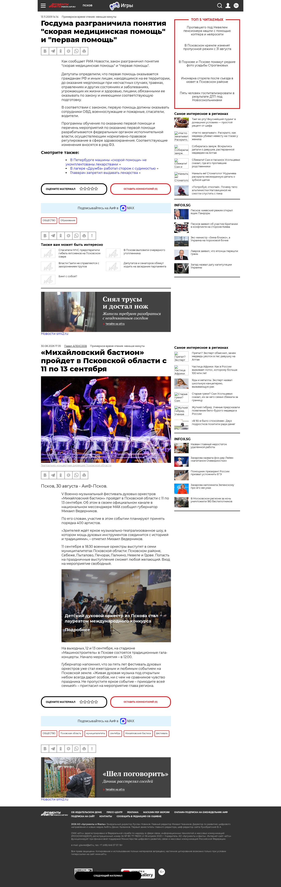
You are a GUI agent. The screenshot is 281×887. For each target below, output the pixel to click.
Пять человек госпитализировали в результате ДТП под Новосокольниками (207, 96)
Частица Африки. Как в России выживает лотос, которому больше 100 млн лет (214, 370)
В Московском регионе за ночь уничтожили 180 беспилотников (211, 500)
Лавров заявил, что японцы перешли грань (214, 252)
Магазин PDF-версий (156, 812)
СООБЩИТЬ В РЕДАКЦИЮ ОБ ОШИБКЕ (139, 816)
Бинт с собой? (68, 276)
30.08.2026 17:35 (51, 346)
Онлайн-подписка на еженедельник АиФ (201, 812)
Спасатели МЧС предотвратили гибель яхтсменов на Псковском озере (79, 253)
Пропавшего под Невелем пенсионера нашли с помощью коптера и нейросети (207, 31)
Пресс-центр (114, 812)
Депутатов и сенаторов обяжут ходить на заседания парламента (145, 265)
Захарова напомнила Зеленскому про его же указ (212, 486)
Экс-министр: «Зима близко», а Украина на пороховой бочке (210, 239)
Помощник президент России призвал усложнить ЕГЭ (210, 473)
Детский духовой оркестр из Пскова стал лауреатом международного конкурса (111, 618)
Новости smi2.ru (54, 334)
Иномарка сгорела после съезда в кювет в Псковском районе (207, 80)
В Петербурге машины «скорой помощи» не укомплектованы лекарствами (106, 162)
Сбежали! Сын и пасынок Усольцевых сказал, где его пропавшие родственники (216, 163)
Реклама (132, 812)
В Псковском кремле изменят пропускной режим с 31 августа (207, 47)
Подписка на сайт (83, 816)
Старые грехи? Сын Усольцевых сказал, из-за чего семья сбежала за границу (215, 397)
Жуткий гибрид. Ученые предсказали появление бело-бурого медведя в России (216, 410)
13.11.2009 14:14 (49, 16)
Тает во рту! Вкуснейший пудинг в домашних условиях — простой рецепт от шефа (214, 122)
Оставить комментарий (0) (141, 189)
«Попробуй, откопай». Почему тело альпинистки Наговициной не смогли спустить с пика (214, 190)
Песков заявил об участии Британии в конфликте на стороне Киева (214, 225)
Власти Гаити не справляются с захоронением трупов (79, 265)
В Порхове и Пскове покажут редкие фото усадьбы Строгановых (207, 63)
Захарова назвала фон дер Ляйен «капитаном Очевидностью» (212, 459)
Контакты (105, 816)
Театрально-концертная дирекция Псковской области (76, 465)
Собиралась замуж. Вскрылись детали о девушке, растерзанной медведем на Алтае (213, 149)
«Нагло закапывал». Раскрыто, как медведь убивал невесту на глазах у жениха (215, 136)
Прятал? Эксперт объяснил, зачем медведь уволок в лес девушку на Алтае (214, 356)
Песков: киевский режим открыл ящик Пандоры (212, 212)
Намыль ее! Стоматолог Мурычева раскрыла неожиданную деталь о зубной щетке (214, 176)
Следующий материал (108, 875)
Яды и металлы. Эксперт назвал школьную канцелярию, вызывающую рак (212, 383)
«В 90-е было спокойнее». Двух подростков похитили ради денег (213, 422)
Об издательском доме (86, 812)
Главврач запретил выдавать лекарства (104, 173)
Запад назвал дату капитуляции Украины (211, 266)
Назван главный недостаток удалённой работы (209, 446)
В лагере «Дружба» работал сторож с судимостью (113, 168)
